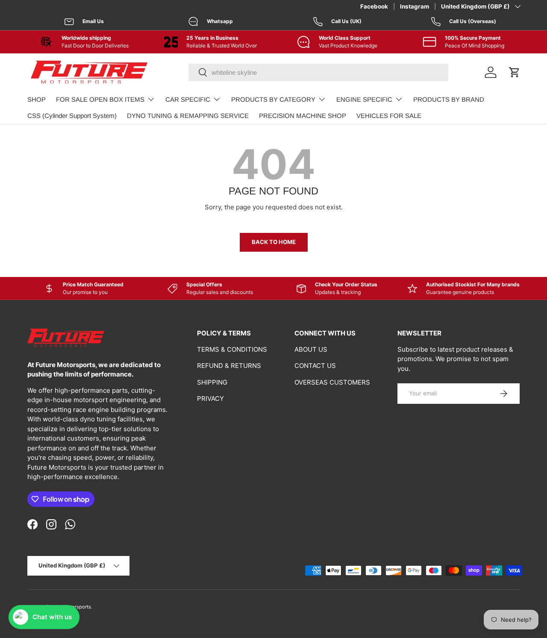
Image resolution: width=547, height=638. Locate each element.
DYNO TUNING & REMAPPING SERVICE (188, 115)
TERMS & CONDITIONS (232, 349)
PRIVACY (210, 398)
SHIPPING (212, 382)
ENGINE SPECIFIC (364, 99)
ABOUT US (310, 349)
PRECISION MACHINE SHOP (302, 115)
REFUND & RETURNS (229, 366)
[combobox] (318, 72)
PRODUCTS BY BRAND (448, 99)
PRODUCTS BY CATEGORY (273, 99)
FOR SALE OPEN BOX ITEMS (100, 99)
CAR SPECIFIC (187, 99)
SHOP (36, 99)
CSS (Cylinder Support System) (72, 115)
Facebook (374, 6)
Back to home (274, 241)
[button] (514, 72)
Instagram (414, 6)
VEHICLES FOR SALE (388, 115)
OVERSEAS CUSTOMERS (332, 382)
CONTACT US (315, 366)
